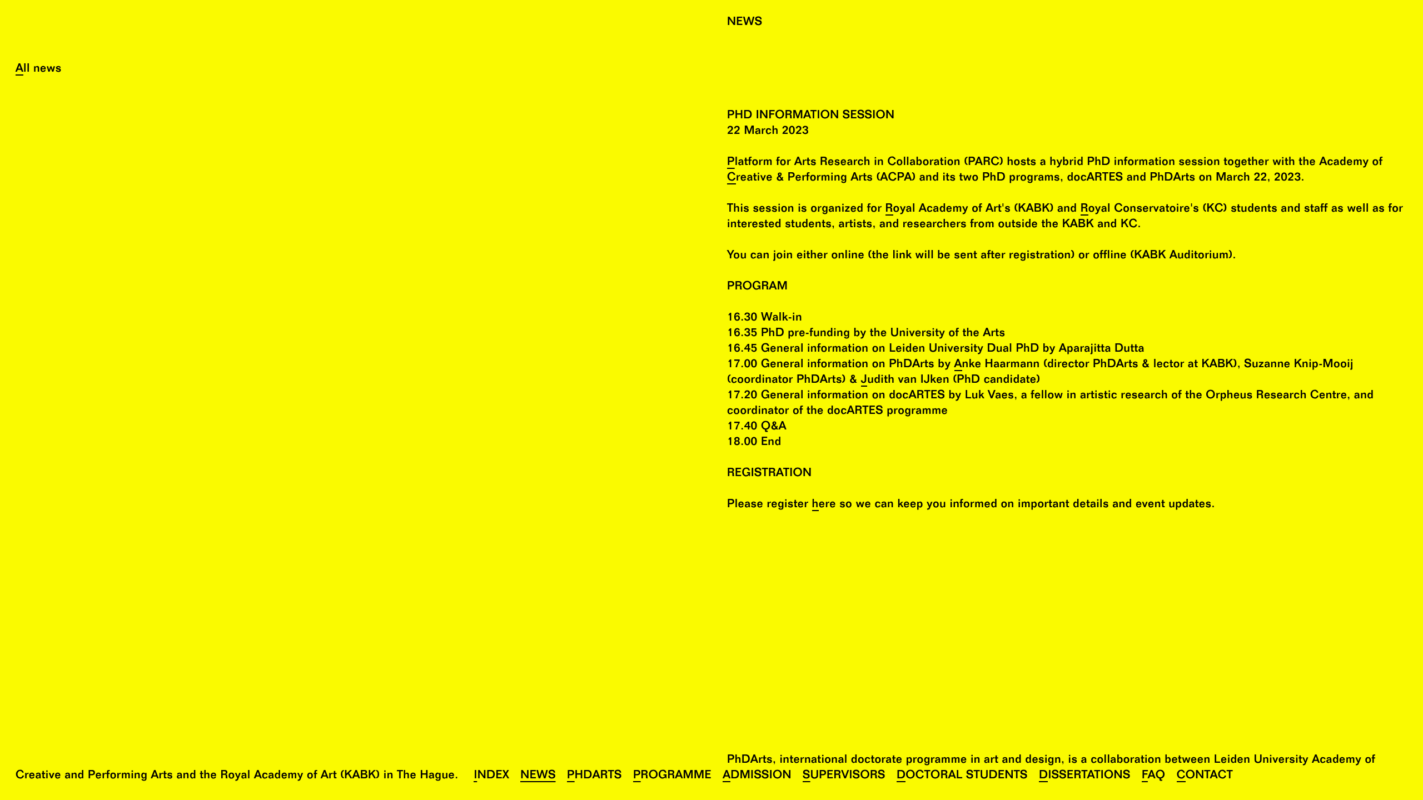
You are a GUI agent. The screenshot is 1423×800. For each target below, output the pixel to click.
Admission (757, 776)
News (538, 776)
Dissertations (1085, 776)
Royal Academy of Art (943, 210)
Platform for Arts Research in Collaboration (844, 163)
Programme (672, 776)
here (824, 505)
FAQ (1154, 776)
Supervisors (844, 776)
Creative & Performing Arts (800, 178)
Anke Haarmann (997, 365)
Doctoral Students (962, 776)
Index (491, 776)
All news (39, 70)
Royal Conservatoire (1135, 210)
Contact (1205, 776)
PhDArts (594, 776)
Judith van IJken (905, 381)
